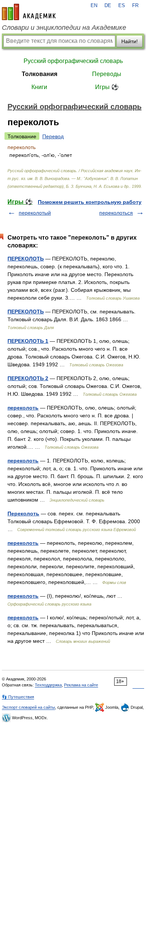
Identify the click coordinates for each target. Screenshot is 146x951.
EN (94, 5)
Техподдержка (48, 685)
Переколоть (23, 513)
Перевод (53, 136)
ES (121, 5)
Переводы (106, 74)
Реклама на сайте (81, 685)
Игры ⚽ (107, 87)
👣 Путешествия (18, 697)
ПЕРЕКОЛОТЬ (25, 259)
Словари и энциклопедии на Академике (64, 27)
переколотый (35, 213)
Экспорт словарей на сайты (28, 707)
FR (135, 5)
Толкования (39, 74)
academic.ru (29, 12)
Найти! (129, 41)
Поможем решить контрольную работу (90, 202)
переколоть (23, 408)
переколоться (116, 213)
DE (107, 5)
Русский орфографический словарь (73, 61)
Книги (39, 87)
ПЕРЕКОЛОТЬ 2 (27, 378)
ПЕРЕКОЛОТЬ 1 (27, 341)
